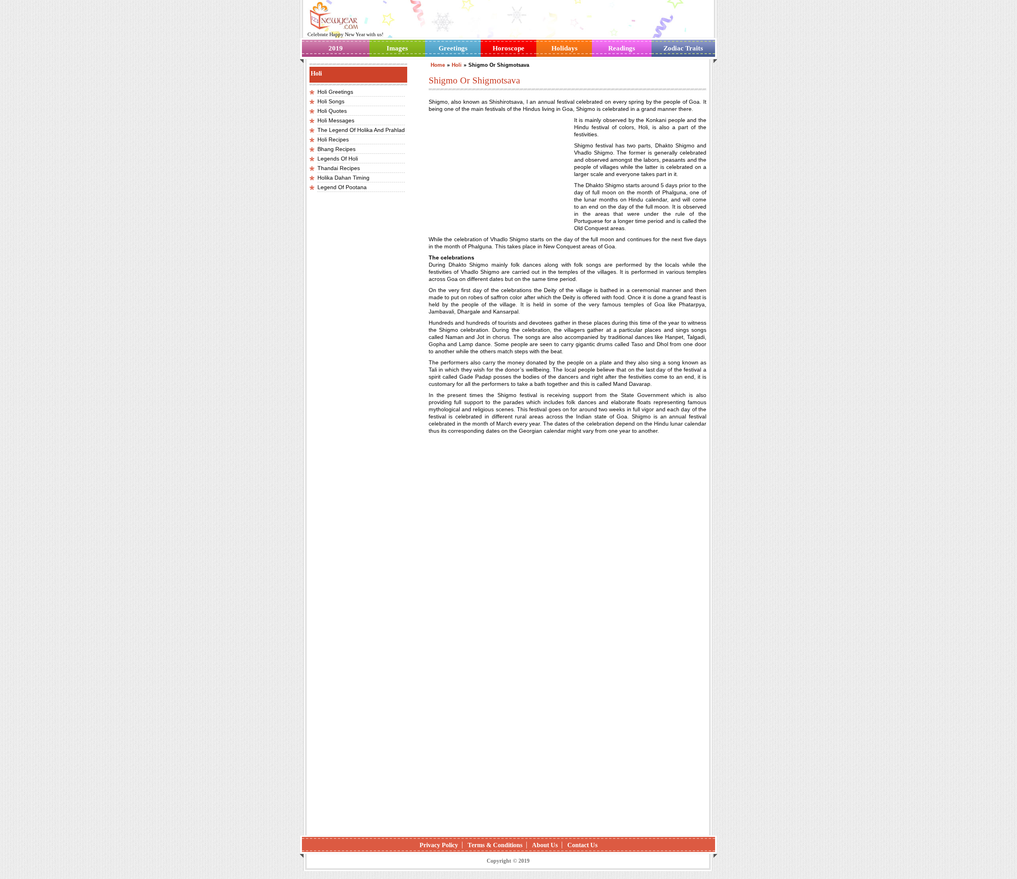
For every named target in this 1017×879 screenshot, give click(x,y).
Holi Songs (330, 101)
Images (397, 48)
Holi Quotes (332, 111)
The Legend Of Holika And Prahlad (361, 130)
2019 (336, 48)
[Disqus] (567, 726)
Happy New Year (347, 34)
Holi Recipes (333, 139)
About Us (545, 845)
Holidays (564, 48)
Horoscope (508, 48)
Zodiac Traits (683, 48)
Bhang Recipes (336, 149)
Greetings (453, 48)
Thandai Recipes (338, 168)
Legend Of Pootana (342, 187)
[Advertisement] (495, 169)
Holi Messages (335, 120)
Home (438, 65)
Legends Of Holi (337, 158)
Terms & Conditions (495, 845)
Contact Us (582, 845)
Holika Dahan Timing (343, 177)
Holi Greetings (335, 92)
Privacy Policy (439, 845)
